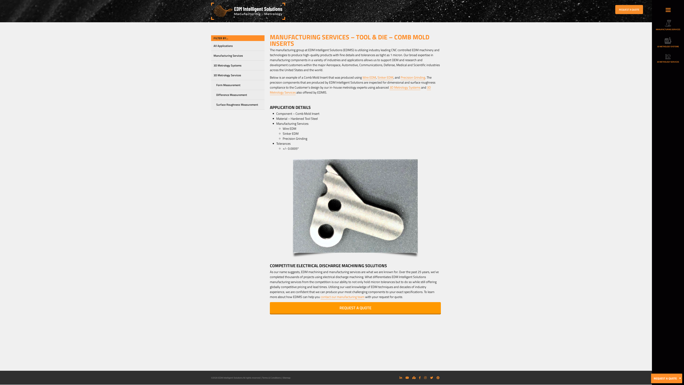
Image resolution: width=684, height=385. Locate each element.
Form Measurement (228, 85)
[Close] (680, 378)
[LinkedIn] (400, 377)
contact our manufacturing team (342, 296)
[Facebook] (420, 377)
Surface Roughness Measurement (237, 104)
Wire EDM (369, 77)
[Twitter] (431, 377)
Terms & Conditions (271, 378)
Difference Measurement (231, 95)
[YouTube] (407, 377)
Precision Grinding (413, 77)
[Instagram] (425, 377)
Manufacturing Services (228, 55)
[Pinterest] (438, 377)
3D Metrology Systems (228, 65)
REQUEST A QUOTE (629, 9)
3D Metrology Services (227, 75)
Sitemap (287, 378)
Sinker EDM (385, 77)
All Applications (223, 46)
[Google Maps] (414, 377)
